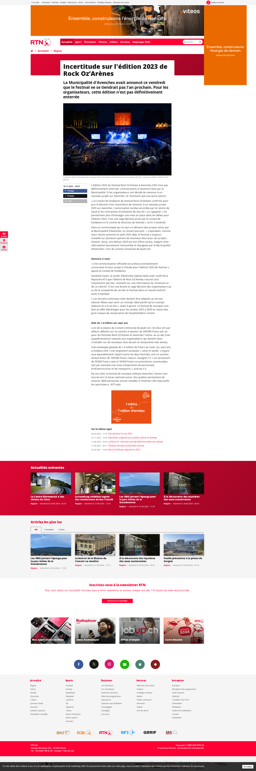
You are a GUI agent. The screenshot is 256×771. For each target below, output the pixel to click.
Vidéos (114, 42)
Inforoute (55, 2)
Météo (139, 696)
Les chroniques (107, 689)
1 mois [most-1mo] (61, 529)
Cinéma (140, 689)
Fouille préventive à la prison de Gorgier (183, 560)
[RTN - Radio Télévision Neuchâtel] (106, 733)
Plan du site (68, 751)
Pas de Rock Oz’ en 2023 (111, 433)
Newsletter (177, 718)
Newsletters (124, 664)
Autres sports (71, 718)
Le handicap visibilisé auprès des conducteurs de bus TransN (94, 498)
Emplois (63, 2)
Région (57, 50)
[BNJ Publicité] (62, 733)
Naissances (72, 2)
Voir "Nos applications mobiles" (184, 630)
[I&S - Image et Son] (172, 733)
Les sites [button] (35, 2)
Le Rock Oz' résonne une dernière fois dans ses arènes (127, 441)
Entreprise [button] (46, 2)
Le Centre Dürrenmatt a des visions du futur (47, 498)
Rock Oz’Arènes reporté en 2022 (115, 449)
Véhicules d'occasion (121, 2)
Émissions (90, 42)
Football (69, 685)
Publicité (175, 696)
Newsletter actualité (39, 714)
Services (125, 42)
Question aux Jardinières (111, 703)
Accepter (248, 767)
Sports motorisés (73, 714)
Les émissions (107, 685)
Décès (80, 2)
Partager (70, 191)
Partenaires (177, 703)
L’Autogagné (106, 707)
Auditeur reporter (37, 711)
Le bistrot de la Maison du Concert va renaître (91, 560)
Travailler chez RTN (180, 700)
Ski (67, 703)
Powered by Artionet (166, 748)
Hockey (69, 689)
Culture (33, 700)
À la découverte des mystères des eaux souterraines (182, 498)
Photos (102, 42)
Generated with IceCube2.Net (190, 748)
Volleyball (70, 696)
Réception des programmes (184, 689)
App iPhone (140, 664)
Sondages (105, 711)
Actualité (66, 42)
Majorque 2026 (141, 42)
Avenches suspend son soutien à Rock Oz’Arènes (124, 437)
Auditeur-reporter (217, 2)
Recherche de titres (109, 693)
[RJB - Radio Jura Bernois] (84, 733)
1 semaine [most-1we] (49, 529)
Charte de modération (181, 711)
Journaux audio (36, 703)
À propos (176, 685)
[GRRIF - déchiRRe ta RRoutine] (150, 733)
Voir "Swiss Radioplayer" (51, 630)
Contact (175, 714)
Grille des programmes (111, 696)
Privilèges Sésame (104, 2)
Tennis (68, 711)
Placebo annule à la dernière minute (117, 445)
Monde (33, 693)
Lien (69, 201)
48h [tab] (36, 529)
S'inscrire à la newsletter (117, 601)
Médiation (176, 707)
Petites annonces (144, 700)
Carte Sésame (90, 2)
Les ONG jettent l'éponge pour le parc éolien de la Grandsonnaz (137, 499)
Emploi (140, 707)
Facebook (78, 664)
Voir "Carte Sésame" (139, 630)
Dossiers (34, 707)
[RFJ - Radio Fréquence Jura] (128, 733)
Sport (78, 42)
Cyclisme (69, 700)
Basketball (70, 693)
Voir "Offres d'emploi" (95, 630)
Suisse (33, 689)
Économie (34, 696)
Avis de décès (142, 711)
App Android (155, 664)
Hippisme (70, 707)
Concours (105, 714)
